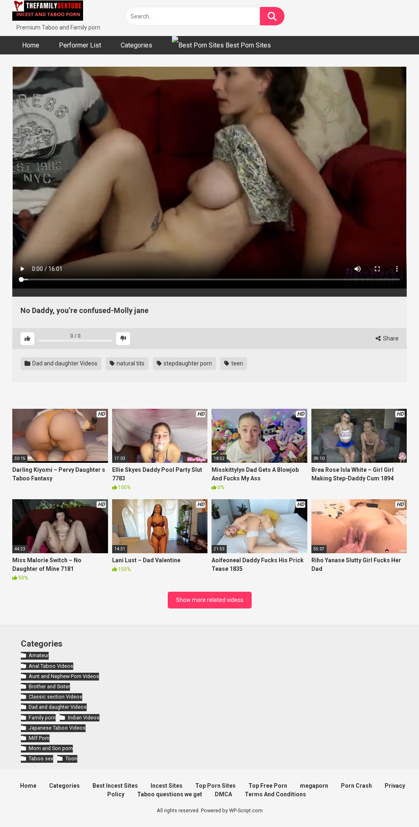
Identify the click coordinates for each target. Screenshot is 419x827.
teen (236, 363)
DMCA (223, 794)
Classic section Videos (55, 697)
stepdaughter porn (187, 363)
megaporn (314, 785)
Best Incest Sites (115, 785)
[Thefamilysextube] (47, 11)
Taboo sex (41, 758)
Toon (71, 758)
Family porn (42, 717)
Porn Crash (356, 785)
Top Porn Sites (215, 785)
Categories (136, 45)
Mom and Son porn (51, 748)
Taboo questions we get (169, 794)
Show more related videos (209, 600)
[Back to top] (392, 802)
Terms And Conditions (275, 794)
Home (30, 45)
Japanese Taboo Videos (57, 728)
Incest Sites (166, 785)
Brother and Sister (49, 686)
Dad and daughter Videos (64, 363)
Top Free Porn (267, 785)
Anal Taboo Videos (51, 666)
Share (390, 338)
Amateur (39, 655)
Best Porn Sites (247, 45)
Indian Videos (83, 717)
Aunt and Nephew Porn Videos (64, 676)
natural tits (129, 363)
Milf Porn (39, 738)
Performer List (80, 45)
